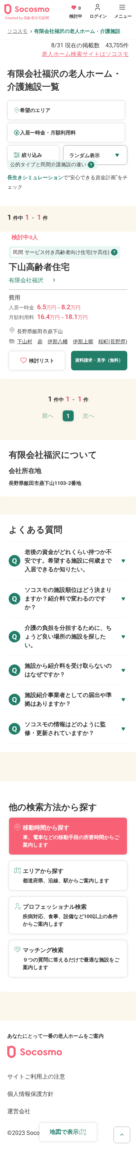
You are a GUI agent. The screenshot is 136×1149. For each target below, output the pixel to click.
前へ (48, 415)
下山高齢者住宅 (39, 267)
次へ (88, 415)
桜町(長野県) (112, 341)
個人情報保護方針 (30, 1093)
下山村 (24, 341)
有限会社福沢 (26, 280)
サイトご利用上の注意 (36, 1076)
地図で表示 (64, 1131)
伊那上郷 (83, 341)
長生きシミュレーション (35, 177)
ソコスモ (17, 31)
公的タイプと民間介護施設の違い (48, 164)
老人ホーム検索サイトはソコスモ (85, 54)
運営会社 (18, 1111)
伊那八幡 (58, 341)
